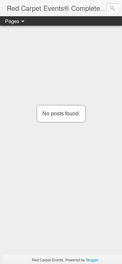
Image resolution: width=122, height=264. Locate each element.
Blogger (92, 259)
